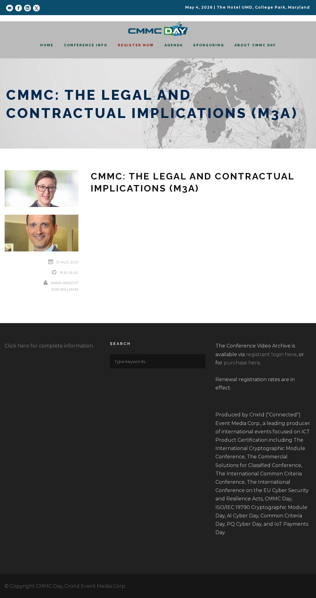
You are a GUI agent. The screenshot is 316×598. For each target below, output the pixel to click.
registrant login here (271, 354)
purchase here (242, 363)
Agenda (173, 45)
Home (46, 45)
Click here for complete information (49, 346)
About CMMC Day (255, 45)
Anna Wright (64, 282)
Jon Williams (64, 289)
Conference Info (85, 45)
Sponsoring (208, 45)
